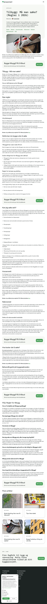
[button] (43, 2)
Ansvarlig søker (19, 29)
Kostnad (33, 29)
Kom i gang (39, 64)
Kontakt (19, 578)
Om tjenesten (20, 572)
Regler (7, 29)
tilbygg (15, 74)
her (33, 57)
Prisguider (5, 572)
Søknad (12, 29)
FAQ (16, 31)
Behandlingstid (9, 31)
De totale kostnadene (7, 350)
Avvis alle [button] (13, 598)
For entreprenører (21, 570)
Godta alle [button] (6, 598)
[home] (7, 2)
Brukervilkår (20, 574)
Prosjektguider (6, 570)
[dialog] (9, 588)
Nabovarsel (26, 29)
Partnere (19, 576)
